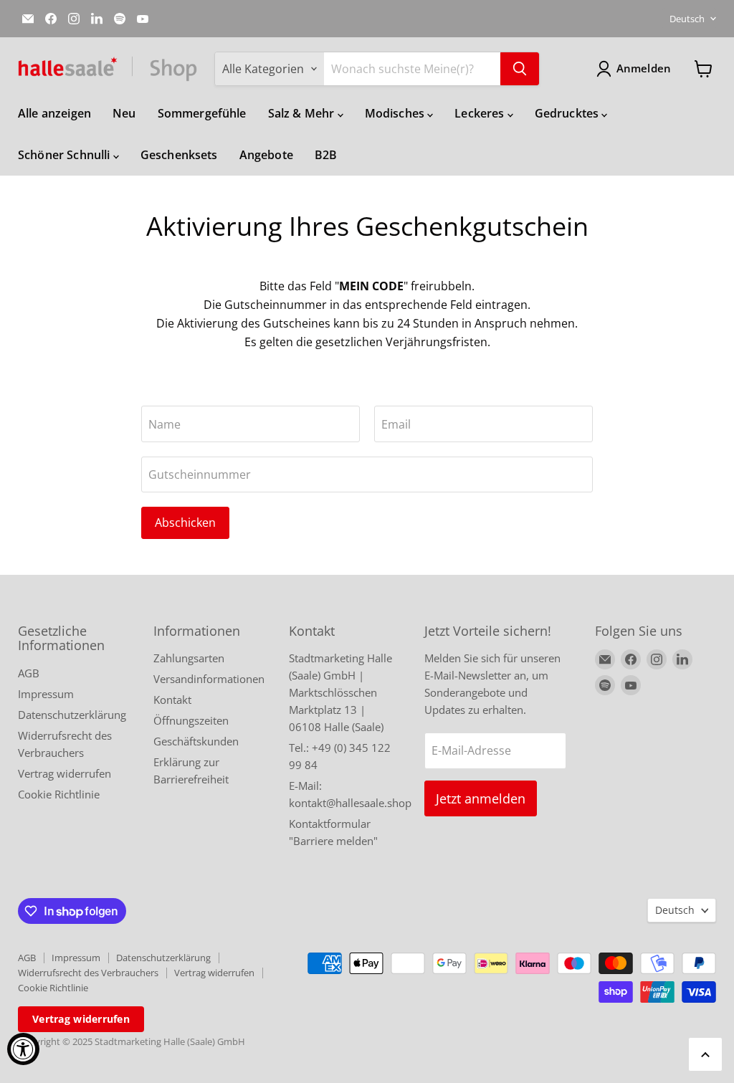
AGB (28, 673)
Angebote (266, 155)
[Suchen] (519, 68)
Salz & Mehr (303, 113)
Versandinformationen (208, 679)
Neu (124, 113)
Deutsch (687, 18)
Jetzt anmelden (480, 798)
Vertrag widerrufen (64, 773)
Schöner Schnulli (65, 155)
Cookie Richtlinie (59, 794)
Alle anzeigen (54, 113)
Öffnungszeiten (191, 720)
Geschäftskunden (196, 741)
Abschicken (185, 522)
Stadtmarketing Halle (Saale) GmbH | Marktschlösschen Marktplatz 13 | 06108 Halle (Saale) (340, 692)
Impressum (46, 694)
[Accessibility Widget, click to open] (23, 1049)
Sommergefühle (202, 113)
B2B (326, 155)
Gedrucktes (568, 113)
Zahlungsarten (188, 658)
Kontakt (172, 699)
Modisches (396, 113)
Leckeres (480, 113)
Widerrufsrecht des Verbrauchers (88, 972)
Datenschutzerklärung (72, 714)
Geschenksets (179, 155)
